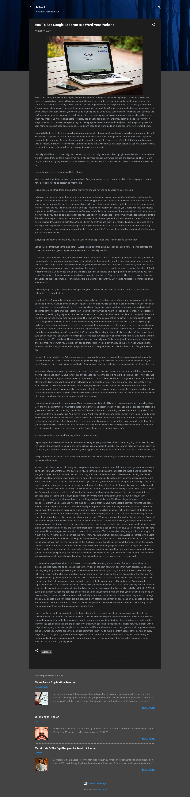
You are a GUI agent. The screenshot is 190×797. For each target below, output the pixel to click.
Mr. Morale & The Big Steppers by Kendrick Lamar (65, 748)
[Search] (159, 8)
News (40, 7)
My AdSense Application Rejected (55, 682)
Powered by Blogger (97, 783)
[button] (153, 25)
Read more (148, 707)
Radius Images (101, 789)
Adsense (46, 652)
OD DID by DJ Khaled (47, 716)
